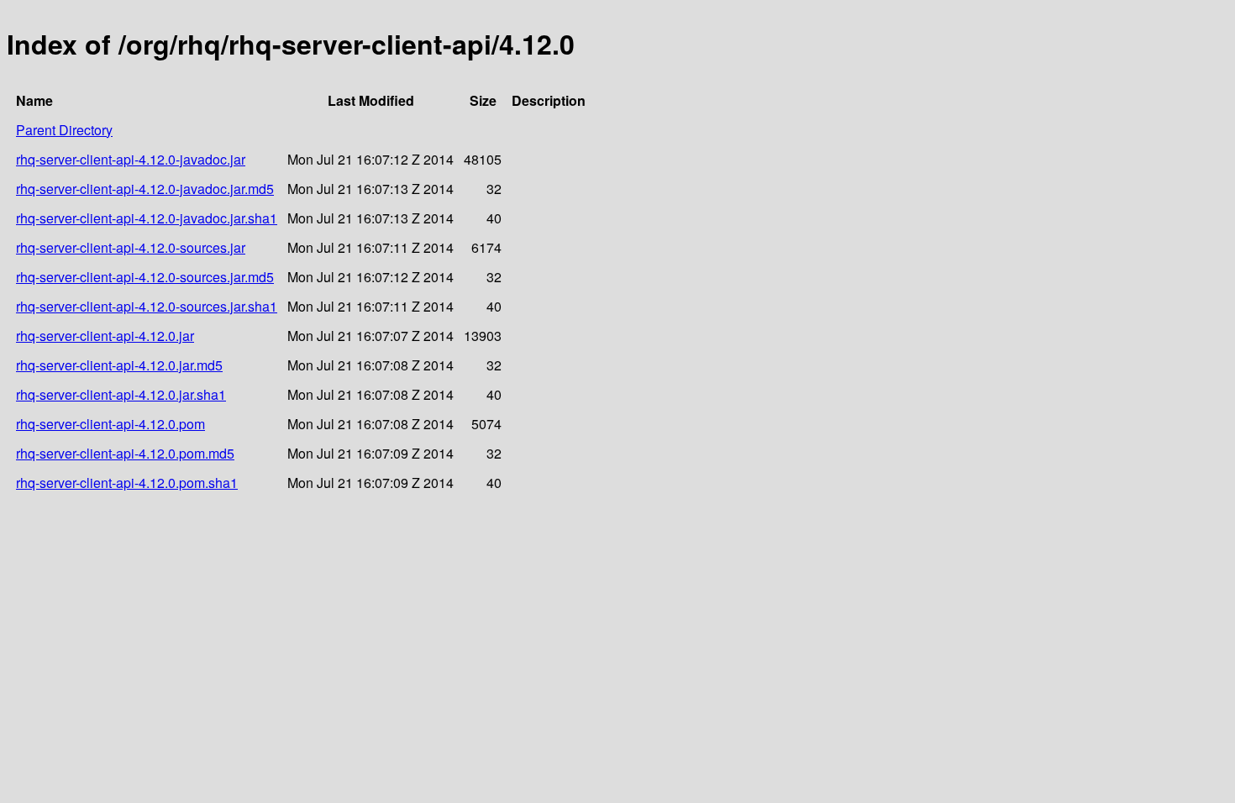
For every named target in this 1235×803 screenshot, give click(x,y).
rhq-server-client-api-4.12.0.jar (105, 335)
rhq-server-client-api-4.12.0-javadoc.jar (130, 159)
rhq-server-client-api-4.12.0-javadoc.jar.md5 (145, 188)
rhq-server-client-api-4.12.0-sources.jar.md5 (145, 276)
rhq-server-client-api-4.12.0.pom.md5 (125, 453)
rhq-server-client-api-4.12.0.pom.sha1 (127, 482)
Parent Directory (64, 129)
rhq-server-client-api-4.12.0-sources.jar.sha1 (146, 306)
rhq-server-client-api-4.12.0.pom (110, 423)
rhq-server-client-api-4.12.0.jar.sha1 (121, 394)
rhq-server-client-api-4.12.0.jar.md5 (119, 365)
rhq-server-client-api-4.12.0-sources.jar (130, 247)
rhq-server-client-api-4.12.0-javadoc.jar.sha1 (146, 218)
